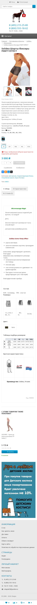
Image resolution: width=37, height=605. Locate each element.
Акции (4, 556)
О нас (3, 528)
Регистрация (24, 2)
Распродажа (6, 559)
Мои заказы (6, 568)
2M (9, 146)
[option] (9, 91)
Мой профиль (6, 571)
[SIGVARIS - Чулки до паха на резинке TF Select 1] (10, 424)
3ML (15, 146)
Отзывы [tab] (9, 193)
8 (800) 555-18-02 (18, 28)
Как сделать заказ (8, 531)
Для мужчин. (13, 176)
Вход (13, 2)
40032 (7, 182)
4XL (22, 146)
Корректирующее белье (25, 176)
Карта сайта (6, 544)
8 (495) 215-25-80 (18, 25)
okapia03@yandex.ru (11, 589)
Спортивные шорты (8, 178)
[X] (11, 172)
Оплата (4, 537)
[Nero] (3, 139)
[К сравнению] (13, 455)
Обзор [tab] (7, 189)
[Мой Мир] (8, 172)
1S (3, 146)
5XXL (28, 146)
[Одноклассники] (5, 172)
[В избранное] (16, 455)
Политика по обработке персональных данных (18, 547)
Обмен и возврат (8, 541)
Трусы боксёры (19, 178)
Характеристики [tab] (20, 189)
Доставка (5, 534)
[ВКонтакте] (3, 172)
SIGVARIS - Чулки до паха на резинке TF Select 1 (8, 436)
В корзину (10, 452)
